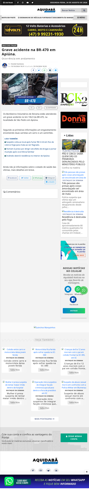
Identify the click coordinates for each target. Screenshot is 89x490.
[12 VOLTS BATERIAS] (44, 29)
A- (31, 108)
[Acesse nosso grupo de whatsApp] (44, 481)
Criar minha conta (74, 437)
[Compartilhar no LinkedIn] (55, 70)
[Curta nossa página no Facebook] (32, 471)
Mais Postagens (43, 419)
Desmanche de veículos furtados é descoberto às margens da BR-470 (49, 17)
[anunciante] (74, 99)
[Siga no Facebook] (18, 2)
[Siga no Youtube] (27, 2)
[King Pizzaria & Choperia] (74, 120)
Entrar (9, 3)
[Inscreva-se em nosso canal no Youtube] (56, 471)
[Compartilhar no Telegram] (50, 70)
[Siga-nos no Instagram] (40, 471)
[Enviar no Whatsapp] (44, 70)
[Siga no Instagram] (23, 2)
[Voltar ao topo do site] (85, 269)
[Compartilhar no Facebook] (33, 70)
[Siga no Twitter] (32, 2)
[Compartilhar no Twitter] (39, 70)
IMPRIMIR (52, 108)
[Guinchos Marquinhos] (44, 327)
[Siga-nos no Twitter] (48, 471)
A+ (39, 108)
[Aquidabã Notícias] (45, 10)
